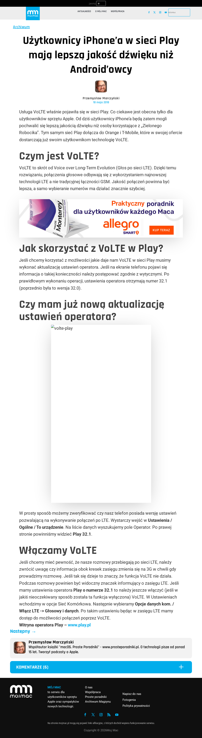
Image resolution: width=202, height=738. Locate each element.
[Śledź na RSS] (109, 714)
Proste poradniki (96, 697)
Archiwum (21, 26)
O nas (89, 687)
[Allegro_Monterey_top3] (101, 236)
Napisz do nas (132, 694)
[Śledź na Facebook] (149, 12)
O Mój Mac (101, 11)
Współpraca (117, 11)
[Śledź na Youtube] (166, 12)
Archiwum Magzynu (98, 701)
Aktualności (84, 11)
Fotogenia (129, 700)
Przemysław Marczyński (101, 98)
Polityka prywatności (136, 706)
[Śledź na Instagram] (160, 12)
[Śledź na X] (154, 12)
